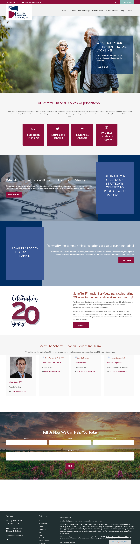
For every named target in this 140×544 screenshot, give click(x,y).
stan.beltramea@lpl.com (86, 371)
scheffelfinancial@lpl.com (33, 2)
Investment (43, 524)
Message (70, 450)
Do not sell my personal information (105, 538)
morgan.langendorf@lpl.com (119, 371)
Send (70, 466)
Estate (41, 526)
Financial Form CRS (67, 517)
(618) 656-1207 (14, 2)
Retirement (42, 521)
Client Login (127, 2)
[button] (64, 10)
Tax (40, 532)
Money (41, 535)
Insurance (42, 529)
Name (26, 438)
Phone (113, 438)
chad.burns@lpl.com (19, 391)
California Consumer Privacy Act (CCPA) (117, 537)
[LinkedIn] (115, 2)
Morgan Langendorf (114, 362)
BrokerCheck (100, 521)
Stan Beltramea (80, 362)
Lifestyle (42, 538)
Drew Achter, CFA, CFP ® (51, 362)
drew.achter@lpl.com (52, 371)
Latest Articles (44, 541)
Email (70, 438)
